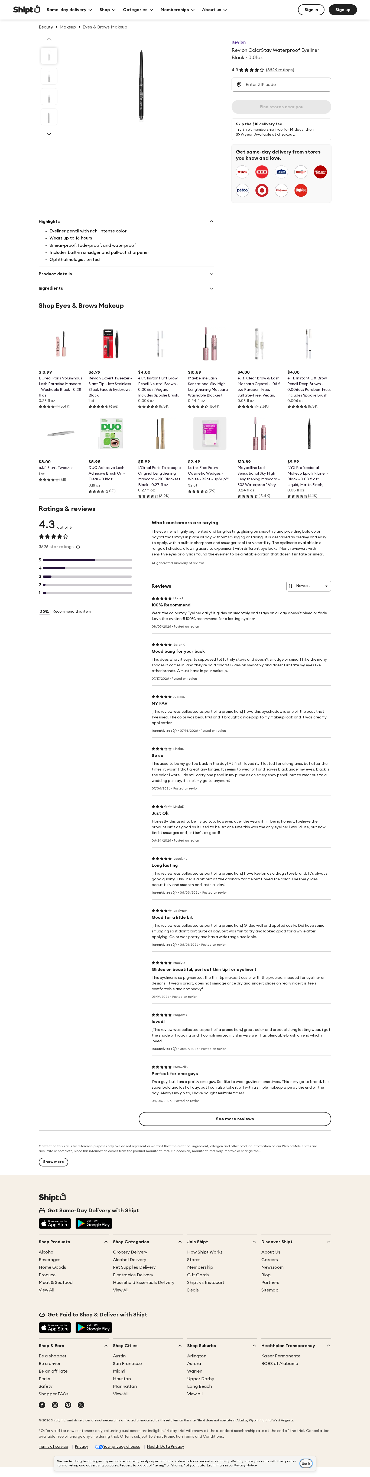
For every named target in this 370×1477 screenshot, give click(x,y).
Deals (193, 1290)
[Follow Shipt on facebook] (42, 1405)
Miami (119, 1371)
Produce (47, 1275)
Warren (194, 1371)
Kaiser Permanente (280, 1356)
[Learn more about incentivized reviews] (175, 730)
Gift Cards (198, 1275)
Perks (44, 1379)
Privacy (81, 1447)
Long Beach (199, 1386)
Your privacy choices (121, 1447)
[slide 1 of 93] (49, 56)
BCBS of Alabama (279, 1363)
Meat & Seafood (56, 1282)
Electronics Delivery (133, 1275)
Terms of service (53, 1447)
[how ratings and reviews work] (78, 546)
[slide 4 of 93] (49, 117)
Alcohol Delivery (129, 1260)
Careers (269, 1260)
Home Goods (52, 1267)
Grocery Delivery (130, 1252)
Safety (46, 1386)
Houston (122, 1379)
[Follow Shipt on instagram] (55, 1405)
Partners (270, 1282)
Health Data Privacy (165, 1447)
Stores (193, 1260)
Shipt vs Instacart (205, 1282)
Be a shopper (52, 1356)
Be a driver (49, 1363)
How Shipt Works (205, 1252)
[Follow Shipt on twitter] (81, 1405)
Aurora (194, 1363)
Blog (266, 1275)
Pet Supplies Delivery (134, 1267)
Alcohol (46, 1252)
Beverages (49, 1260)
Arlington (196, 1356)
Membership (200, 1267)
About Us (270, 1252)
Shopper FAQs (54, 1394)
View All (46, 1290)
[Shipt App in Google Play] (94, 1224)
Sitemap (269, 1290)
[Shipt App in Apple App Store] (55, 1224)
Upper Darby (200, 1379)
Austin (119, 1356)
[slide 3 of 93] (49, 96)
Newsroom (272, 1267)
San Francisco (127, 1363)
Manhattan (125, 1386)
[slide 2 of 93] (49, 76)
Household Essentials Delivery (143, 1282)
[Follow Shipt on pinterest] (68, 1405)
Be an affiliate (53, 1371)
